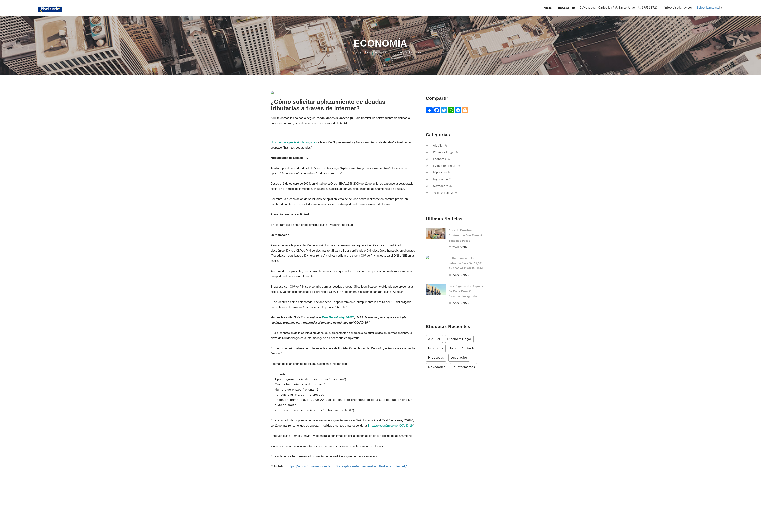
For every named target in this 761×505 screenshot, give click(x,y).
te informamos (443, 193)
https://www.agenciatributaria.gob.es (294, 142)
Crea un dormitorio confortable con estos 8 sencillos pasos (465, 235)
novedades (440, 186)
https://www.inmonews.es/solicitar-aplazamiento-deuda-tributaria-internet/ (346, 466)
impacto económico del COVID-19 (390, 425)
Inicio (547, 8)
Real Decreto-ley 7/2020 (338, 317)
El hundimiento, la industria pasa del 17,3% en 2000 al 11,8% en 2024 (466, 263)
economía (440, 159)
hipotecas (440, 172)
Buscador (566, 8)
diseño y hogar (444, 152)
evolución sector (445, 166)
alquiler (438, 145)
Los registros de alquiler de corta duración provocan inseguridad (466, 291)
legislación (440, 179)
